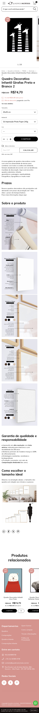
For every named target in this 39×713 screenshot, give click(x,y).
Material (4, 117)
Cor (3, 127)
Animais (31, 71)
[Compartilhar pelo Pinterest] (18, 532)
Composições (6, 635)
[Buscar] (34, 8)
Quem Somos (26, 626)
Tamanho (5, 108)
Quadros (5, 631)
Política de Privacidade (25, 639)
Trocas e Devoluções (28, 634)
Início (3, 71)
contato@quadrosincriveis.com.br (17, 663)
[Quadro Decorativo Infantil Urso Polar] (21, 611)
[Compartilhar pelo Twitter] (13, 532)
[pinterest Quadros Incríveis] (16, 682)
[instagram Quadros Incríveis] (4, 682)
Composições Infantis (9, 643)
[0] (34, 4)
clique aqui (23, 195)
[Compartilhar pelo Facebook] (9, 532)
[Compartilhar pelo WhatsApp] (3, 531)
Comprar (9, 610)
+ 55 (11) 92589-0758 (12, 659)
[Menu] (4, 3)
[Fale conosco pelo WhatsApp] (35, 703)
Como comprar (26, 630)
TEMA (24, 71)
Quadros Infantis (14, 71)
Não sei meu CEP (7, 154)
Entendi (34, 710)
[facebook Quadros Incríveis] (10, 682)
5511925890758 (10, 655)
